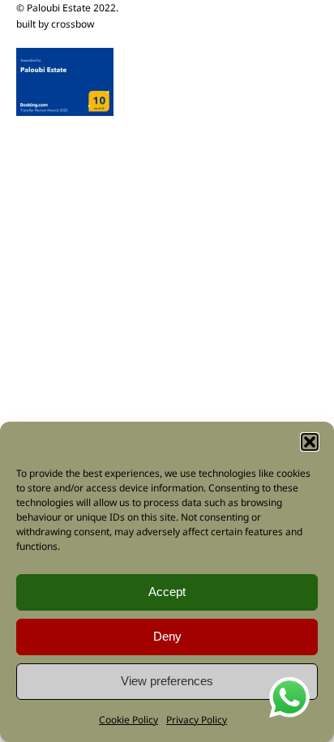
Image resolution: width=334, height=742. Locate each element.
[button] (310, 442)
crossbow (72, 24)
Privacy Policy (196, 720)
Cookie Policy (128, 720)
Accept (167, 591)
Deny (167, 636)
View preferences (167, 681)
